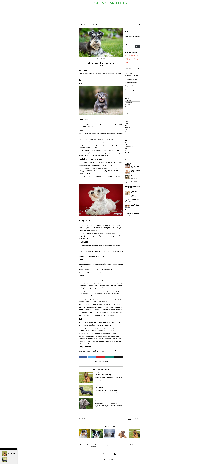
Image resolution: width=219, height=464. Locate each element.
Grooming (127, 155)
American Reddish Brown (130, 57)
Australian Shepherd (84, 440)
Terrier (103, 65)
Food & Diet (127, 152)
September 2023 (128, 102)
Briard (117, 440)
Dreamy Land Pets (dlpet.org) (111, 456)
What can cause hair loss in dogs (132, 55)
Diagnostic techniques (129, 146)
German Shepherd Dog (103, 375)
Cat (89, 24)
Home (81, 24)
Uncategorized (128, 117)
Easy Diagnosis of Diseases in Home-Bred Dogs (131, 61)
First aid (126, 119)
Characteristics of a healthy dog (131, 131)
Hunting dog (127, 127)
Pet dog (126, 157)
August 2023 (127, 104)
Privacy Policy (112, 459)
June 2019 (127, 106)
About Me (95, 24)
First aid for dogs (129, 210)
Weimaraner (99, 401)
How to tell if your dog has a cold (132, 199)
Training (126, 136)
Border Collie (94, 440)
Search (126, 44)
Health (126, 121)
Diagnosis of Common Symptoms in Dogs (134, 193)
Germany (95, 361)
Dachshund (99, 388)
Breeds (98, 65)
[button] (139, 68)
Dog (84, 24)
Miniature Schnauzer (103, 361)
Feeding (127, 144)
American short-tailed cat (130, 58)
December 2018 (128, 109)
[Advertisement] (109, 13)
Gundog (126, 138)
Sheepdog (127, 150)
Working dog (127, 125)
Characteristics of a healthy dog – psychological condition (132, 214)
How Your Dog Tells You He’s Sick (132, 59)
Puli (105, 440)
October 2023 (128, 100)
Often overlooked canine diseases (135, 205)
